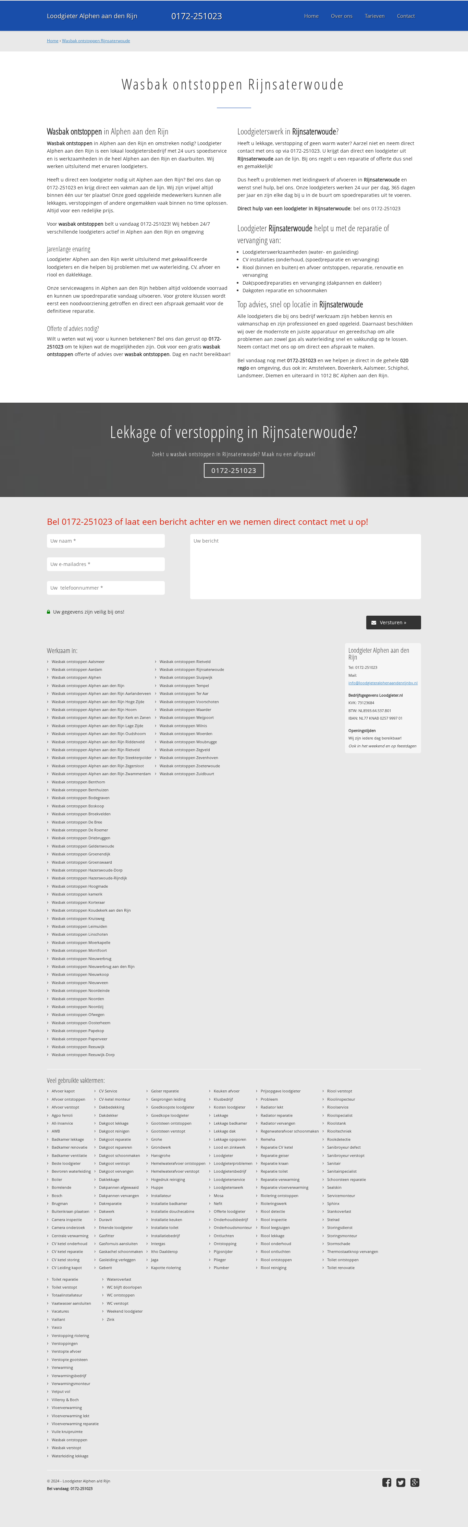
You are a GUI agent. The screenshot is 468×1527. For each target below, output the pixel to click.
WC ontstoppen (121, 1295)
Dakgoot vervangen (116, 1171)
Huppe (157, 1187)
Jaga (154, 1259)
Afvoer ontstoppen (68, 1099)
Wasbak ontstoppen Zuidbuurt (187, 773)
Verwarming (62, 1367)
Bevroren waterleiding (71, 1171)
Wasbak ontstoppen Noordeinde (81, 990)
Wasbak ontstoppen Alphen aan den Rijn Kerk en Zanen (101, 717)
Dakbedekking (111, 1107)
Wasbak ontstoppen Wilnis (183, 725)
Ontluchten (224, 1235)
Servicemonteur (341, 1195)
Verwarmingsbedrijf (69, 1375)
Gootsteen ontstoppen (171, 1123)
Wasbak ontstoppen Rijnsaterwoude (96, 41)
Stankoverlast (339, 1211)
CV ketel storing (65, 1259)
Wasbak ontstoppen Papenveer (79, 1038)
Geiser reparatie (165, 1090)
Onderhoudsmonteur (233, 1227)
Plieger (220, 1259)
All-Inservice (62, 1123)
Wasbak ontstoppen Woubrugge (188, 741)
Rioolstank (336, 1123)
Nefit (218, 1203)
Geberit (105, 1267)
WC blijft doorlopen (124, 1287)
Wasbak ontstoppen (69, 1439)
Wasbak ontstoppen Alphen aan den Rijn (88, 685)
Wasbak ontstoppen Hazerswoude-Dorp (87, 870)
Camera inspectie (67, 1219)
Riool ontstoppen (276, 1259)
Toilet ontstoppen (343, 1259)
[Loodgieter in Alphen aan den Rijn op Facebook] (387, 1482)
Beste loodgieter (66, 1163)
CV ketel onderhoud (69, 1243)
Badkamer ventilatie (69, 1155)
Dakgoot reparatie (115, 1139)
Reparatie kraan (274, 1163)
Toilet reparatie (65, 1279)
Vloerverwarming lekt (70, 1415)
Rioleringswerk (274, 1203)
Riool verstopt (339, 1090)
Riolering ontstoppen (279, 1195)
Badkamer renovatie (69, 1147)
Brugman (60, 1203)
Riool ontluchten (276, 1251)
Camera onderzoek (68, 1227)
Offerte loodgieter (229, 1211)
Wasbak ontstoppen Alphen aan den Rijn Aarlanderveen (101, 693)
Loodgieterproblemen (233, 1163)
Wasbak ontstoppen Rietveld (185, 661)
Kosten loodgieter (229, 1107)
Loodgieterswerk (228, 1187)
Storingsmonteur (342, 1235)
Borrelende (61, 1187)
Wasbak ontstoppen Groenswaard (82, 862)
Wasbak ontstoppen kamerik (77, 894)
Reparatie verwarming (280, 1179)
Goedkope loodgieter (170, 1115)
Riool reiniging (273, 1267)
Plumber (221, 1267)
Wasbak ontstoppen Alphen (76, 677)
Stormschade (338, 1243)
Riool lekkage (272, 1235)
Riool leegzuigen (275, 1227)
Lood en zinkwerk (229, 1147)
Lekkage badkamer (230, 1123)
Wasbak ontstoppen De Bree (77, 822)
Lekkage (221, 1115)
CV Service (108, 1090)
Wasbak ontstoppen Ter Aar (184, 693)
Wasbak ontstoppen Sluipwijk (186, 677)
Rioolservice (337, 1107)
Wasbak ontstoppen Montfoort (79, 950)
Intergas (158, 1243)
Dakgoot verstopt (114, 1163)
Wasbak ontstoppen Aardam (77, 669)
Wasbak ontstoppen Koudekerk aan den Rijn (91, 910)
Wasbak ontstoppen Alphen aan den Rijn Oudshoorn (99, 733)
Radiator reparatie (277, 1115)
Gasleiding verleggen (117, 1259)
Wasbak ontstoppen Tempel (184, 685)
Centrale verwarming (70, 1235)
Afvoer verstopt (65, 1107)
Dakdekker (108, 1115)
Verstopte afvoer (66, 1351)
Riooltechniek (339, 1131)
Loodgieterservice (229, 1179)
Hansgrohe (160, 1155)
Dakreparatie (110, 1203)
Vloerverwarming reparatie (75, 1423)
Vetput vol (61, 1391)
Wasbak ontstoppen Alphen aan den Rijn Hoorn (94, 709)
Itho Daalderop (164, 1251)
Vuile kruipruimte (67, 1431)
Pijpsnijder (223, 1251)
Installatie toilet (164, 1227)
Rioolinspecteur (341, 1099)
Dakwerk (106, 1211)
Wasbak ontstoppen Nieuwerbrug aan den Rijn (93, 966)
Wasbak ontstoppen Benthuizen (80, 789)
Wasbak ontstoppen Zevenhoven (189, 757)
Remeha (268, 1139)
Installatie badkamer (169, 1203)
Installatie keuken (166, 1219)
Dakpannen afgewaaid (119, 1187)
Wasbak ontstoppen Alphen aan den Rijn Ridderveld (98, 741)
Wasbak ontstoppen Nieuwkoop (80, 974)
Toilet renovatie (341, 1267)
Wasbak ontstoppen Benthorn (78, 781)
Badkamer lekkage (68, 1139)
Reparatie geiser (275, 1155)
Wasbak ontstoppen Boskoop (78, 805)
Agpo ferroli (62, 1115)
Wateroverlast (119, 1279)
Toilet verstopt (64, 1287)
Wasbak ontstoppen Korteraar (78, 902)
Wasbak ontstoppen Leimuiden (79, 926)
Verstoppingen (65, 1343)
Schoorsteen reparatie (346, 1179)
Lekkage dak (225, 1131)
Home (53, 41)
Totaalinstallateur (67, 1295)
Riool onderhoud (276, 1243)
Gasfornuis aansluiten (118, 1243)
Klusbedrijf (223, 1099)
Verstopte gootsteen (70, 1359)
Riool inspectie (274, 1219)
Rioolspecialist (340, 1115)
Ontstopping (225, 1243)
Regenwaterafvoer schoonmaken (290, 1131)
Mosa (218, 1195)
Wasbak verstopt (66, 1447)
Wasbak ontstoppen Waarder (185, 709)
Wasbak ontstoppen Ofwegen (78, 1014)
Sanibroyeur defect (344, 1147)
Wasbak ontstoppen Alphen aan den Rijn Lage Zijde (97, 725)
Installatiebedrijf (165, 1235)
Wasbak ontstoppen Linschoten (80, 934)
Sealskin (334, 1187)
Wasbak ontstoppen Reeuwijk (78, 1046)
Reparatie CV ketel (277, 1147)
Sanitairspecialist (342, 1171)
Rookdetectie (338, 1139)
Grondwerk (161, 1147)
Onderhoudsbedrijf (231, 1219)
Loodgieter (223, 1155)
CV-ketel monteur (114, 1099)
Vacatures (60, 1311)
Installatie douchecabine (172, 1211)
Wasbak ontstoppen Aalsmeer (78, 661)
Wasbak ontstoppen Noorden (78, 998)
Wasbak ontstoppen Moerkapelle (81, 942)
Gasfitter (106, 1235)
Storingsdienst (340, 1227)
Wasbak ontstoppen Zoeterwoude (190, 765)
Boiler (57, 1179)
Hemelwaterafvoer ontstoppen (178, 1163)
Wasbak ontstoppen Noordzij (77, 1006)
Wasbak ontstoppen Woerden (186, 733)
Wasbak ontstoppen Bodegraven (81, 797)
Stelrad (333, 1219)
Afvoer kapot (63, 1090)
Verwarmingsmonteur (71, 1383)
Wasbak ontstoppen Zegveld (185, 749)
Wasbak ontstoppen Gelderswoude (83, 846)
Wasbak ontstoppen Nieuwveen (80, 982)
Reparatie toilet (274, 1171)
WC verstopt (117, 1303)
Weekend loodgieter (125, 1311)
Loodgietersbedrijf (230, 1171)
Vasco (57, 1327)
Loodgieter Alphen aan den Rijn (92, 16)
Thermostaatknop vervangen (352, 1251)
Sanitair (334, 1163)
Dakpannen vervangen (119, 1195)
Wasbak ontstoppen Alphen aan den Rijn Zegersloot (98, 765)
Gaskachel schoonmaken (121, 1251)
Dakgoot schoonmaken (119, 1155)
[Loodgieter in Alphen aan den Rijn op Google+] (415, 1482)
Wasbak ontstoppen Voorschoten (189, 701)
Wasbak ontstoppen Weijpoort (187, 717)
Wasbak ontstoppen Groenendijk (81, 853)
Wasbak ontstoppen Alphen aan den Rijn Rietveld (96, 749)
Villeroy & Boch (65, 1399)
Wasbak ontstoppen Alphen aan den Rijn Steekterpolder (101, 757)
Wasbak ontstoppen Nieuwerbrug (81, 958)
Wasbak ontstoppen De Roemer (80, 829)
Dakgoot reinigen (114, 1131)
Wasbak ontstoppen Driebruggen (81, 837)
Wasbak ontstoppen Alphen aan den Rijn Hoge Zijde (98, 701)
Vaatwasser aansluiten (71, 1303)
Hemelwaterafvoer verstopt (175, 1171)
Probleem (269, 1099)
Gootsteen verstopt (168, 1131)
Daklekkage (109, 1179)
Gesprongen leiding (168, 1099)
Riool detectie (273, 1211)
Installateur (161, 1195)
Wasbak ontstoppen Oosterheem (81, 1022)
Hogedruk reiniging (168, 1179)
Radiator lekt (272, 1107)
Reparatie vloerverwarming (284, 1187)
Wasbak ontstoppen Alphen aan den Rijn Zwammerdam (101, 773)
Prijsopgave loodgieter (280, 1090)
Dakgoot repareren (115, 1147)
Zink (110, 1319)
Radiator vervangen (278, 1123)
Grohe (156, 1139)
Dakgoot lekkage (113, 1123)
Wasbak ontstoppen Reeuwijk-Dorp (83, 1054)
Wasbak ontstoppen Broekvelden (81, 813)
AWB (56, 1131)
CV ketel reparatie (67, 1251)
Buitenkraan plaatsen (70, 1211)
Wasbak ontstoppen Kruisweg (78, 918)
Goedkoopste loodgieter (172, 1107)
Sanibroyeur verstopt (346, 1155)
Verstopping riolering (70, 1335)
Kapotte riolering (166, 1267)
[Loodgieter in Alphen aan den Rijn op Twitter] (401, 1482)
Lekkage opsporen (230, 1139)
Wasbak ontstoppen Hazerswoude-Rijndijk (89, 877)
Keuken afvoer (226, 1090)
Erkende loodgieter (116, 1227)
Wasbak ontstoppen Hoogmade (80, 886)
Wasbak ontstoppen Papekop (78, 1030)
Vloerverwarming (67, 1407)
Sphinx (333, 1203)
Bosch (57, 1195)
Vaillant (58, 1319)
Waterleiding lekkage (70, 1455)
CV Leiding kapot (67, 1267)
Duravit (105, 1219)
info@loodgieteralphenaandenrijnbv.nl (383, 682)
